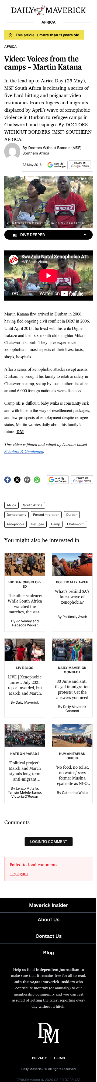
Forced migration (46, 515)
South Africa (33, 505)
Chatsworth (76, 524)
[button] (56, 165)
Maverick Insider (48, 905)
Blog (48, 952)
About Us (49, 919)
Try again (19, 873)
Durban (71, 515)
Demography (16, 515)
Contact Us (49, 936)
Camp (55, 524)
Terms (59, 1058)
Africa (11, 505)
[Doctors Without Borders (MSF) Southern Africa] (12, 150)
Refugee (37, 524)
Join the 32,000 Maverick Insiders (44, 981)
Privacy (39, 1058)
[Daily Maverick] (48, 9)
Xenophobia (15, 524)
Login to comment (48, 841)
